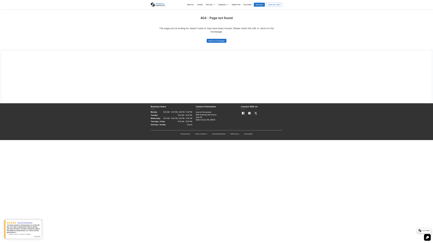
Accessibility (248, 134)
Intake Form (236, 5)
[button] (259, 5)
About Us (190, 5)
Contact (200, 5)
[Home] (158, 4)
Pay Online (248, 5)
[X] (255, 113)
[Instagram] (249, 113)
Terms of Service (201, 134)
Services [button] (209, 5)
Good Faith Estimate (219, 134)
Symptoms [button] (222, 5)
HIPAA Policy (235, 134)
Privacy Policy (186, 134)
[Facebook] (243, 113)
